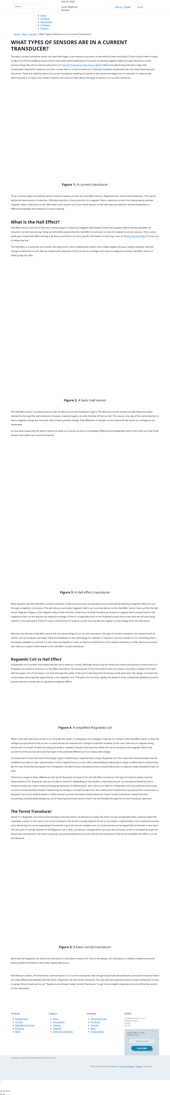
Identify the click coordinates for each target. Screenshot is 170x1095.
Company (45, 25)
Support (44, 28)
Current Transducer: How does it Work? (82, 65)
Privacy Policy (97, 1031)
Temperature (21, 1018)
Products (45, 18)
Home (43, 15)
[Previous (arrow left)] (1, 1094)
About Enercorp (99, 1018)
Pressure (19, 1028)
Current (33, 34)
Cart (140, 6)
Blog (24, 34)
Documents (46, 21)
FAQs (55, 1018)
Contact (95, 1025)
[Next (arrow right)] (4, 1094)
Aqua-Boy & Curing (24, 1025)
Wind (17, 1031)
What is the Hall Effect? (135, 236)
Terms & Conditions (63, 1031)
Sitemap (139, 1066)
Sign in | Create (123, 6)
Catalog (57, 1025)
